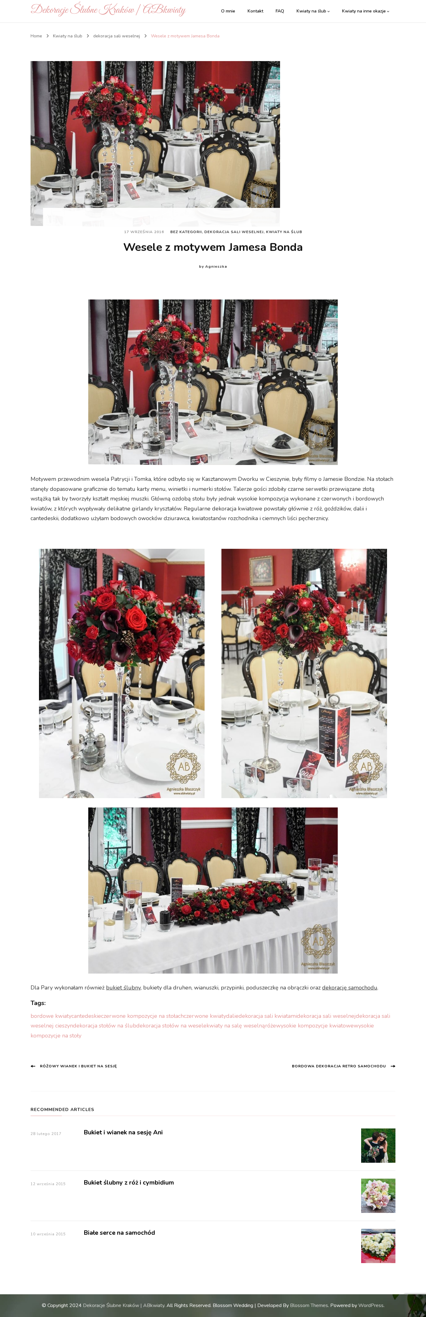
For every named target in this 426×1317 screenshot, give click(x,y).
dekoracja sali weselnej (234, 231)
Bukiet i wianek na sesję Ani (123, 1132)
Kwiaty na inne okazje (364, 11)
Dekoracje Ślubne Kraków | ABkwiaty (108, 10)
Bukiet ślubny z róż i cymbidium (129, 1182)
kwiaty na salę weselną (235, 1025)
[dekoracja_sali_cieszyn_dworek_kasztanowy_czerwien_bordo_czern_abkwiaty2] (304, 673)
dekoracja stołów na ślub (104, 1025)
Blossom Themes (309, 1305)
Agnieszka (216, 266)
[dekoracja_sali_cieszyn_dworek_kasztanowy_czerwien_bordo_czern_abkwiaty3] (213, 382)
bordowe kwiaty (51, 1016)
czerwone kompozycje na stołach (142, 1016)
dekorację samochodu (349, 987)
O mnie (228, 11)
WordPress (371, 1305)
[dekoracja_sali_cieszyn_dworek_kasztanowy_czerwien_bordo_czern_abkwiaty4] (213, 890)
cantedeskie (86, 1016)
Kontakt (255, 11)
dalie (232, 1016)
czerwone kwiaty (205, 1016)
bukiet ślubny (123, 987)
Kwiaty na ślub (311, 11)
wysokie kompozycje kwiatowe (315, 1025)
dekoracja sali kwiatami (268, 1016)
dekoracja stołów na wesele (171, 1025)
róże (270, 1025)
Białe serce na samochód (119, 1232)
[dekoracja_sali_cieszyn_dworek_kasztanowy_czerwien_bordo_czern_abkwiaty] (121, 673)
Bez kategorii (186, 231)
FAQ (280, 11)
